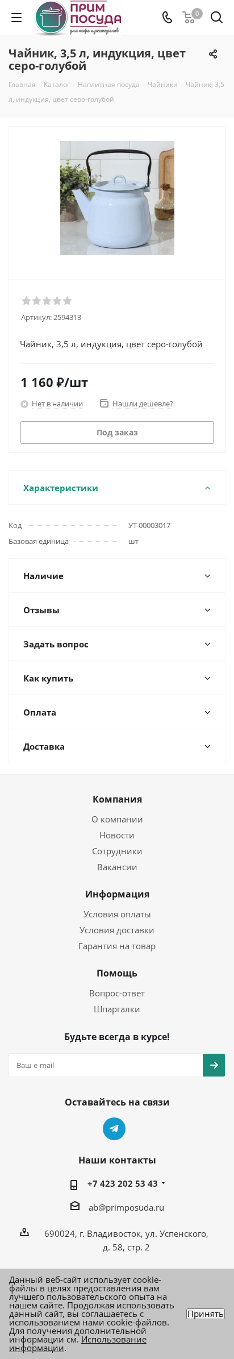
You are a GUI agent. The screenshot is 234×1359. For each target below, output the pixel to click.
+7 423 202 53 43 (122, 1183)
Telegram (114, 1128)
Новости (117, 835)
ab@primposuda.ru (126, 1207)
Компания (117, 799)
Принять (205, 1313)
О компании (117, 819)
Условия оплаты (117, 914)
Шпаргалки (117, 1009)
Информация (117, 894)
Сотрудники (117, 851)
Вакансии (117, 866)
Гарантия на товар (117, 945)
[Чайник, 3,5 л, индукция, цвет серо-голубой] (117, 198)
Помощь (117, 973)
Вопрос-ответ (117, 993)
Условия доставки (117, 930)
